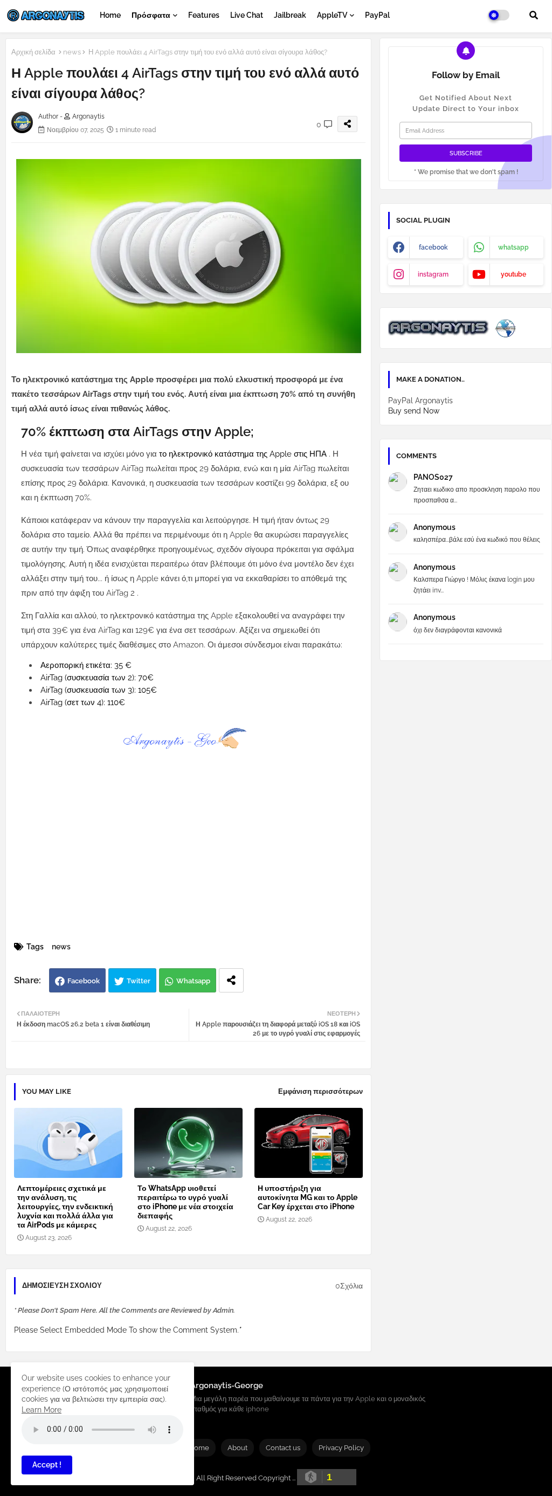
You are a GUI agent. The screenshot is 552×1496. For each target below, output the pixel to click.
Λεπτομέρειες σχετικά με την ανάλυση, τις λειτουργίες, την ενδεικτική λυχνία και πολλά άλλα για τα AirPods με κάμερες (65, 1206)
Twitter (138, 981)
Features (203, 15)
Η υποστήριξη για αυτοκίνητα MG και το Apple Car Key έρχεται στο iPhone (307, 1197)
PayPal (377, 15)
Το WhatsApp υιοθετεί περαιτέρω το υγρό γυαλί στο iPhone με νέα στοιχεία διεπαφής (185, 1202)
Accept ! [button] (46, 1464)
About (237, 1448)
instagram (433, 274)
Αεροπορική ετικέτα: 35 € (86, 665)
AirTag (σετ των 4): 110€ (82, 702)
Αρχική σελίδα (33, 52)
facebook (433, 247)
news (72, 52)
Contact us (283, 1448)
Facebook (83, 981)
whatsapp (513, 247)
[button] (533, 15)
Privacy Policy (341, 1448)
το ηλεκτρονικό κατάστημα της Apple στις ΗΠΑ (244, 454)
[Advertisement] (199, 858)
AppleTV (332, 15)
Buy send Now (413, 410)
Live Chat (246, 15)
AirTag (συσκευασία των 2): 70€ (97, 677)
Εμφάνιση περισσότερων (320, 1091)
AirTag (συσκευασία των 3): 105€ (98, 690)
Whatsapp (193, 981)
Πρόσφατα (151, 15)
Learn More (41, 1409)
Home (110, 15)
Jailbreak (290, 15)
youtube (513, 274)
